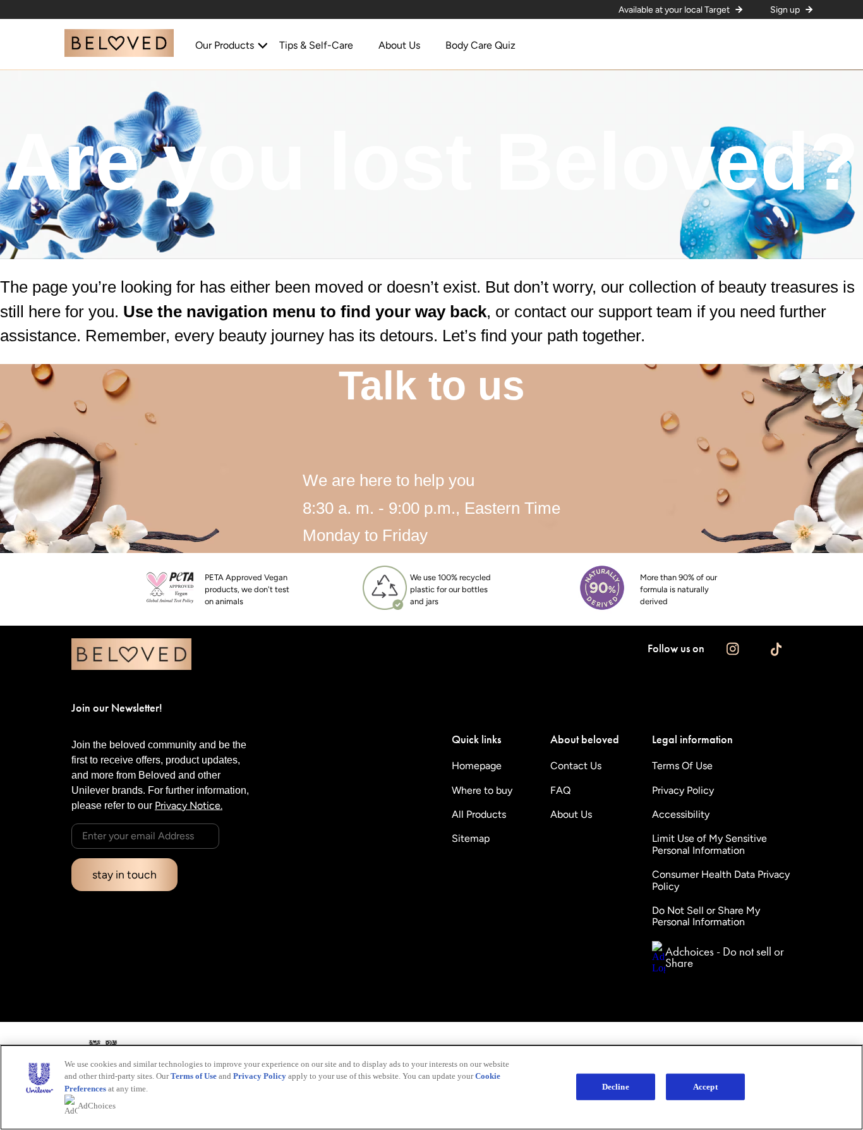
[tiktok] (776, 648)
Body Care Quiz (480, 45)
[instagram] (732, 648)
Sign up (785, 9)
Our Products (224, 45)
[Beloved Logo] (119, 53)
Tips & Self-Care (316, 45)
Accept (705, 1086)
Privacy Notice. (188, 805)
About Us (399, 45)
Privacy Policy (259, 1076)
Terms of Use (194, 1076)
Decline (615, 1086)
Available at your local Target (674, 9)
